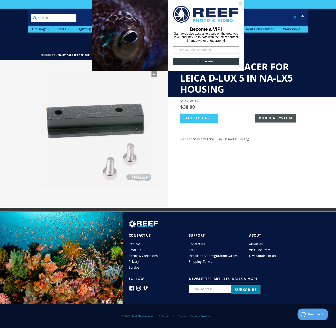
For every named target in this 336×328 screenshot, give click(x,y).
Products (47, 55)
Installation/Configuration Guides (213, 256)
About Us (256, 244)
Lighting (87, 29)
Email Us (135, 250)
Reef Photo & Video (142, 316)
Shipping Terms (200, 261)
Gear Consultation (260, 29)
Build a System (275, 118)
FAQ (192, 250)
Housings (42, 29)
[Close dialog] (240, 3)
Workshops (291, 29)
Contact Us (197, 244)
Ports (65, 29)
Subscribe (206, 61)
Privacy (134, 261)
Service (134, 267)
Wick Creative (202, 316)
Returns (134, 244)
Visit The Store (260, 250)
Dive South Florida (262, 256)
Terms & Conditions (143, 256)
